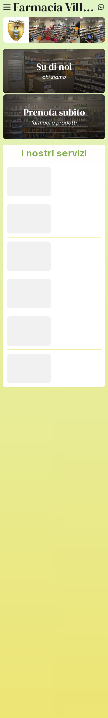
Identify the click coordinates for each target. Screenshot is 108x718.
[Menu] (7, 7)
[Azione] (101, 7)
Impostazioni (54, 707)
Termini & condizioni (54, 689)
